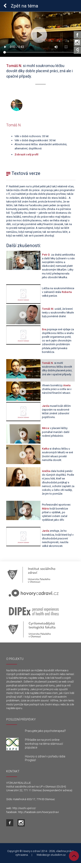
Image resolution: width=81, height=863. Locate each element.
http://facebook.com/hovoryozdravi (38, 812)
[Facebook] (77, 34)
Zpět (24, 6)
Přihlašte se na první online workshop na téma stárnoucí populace (44, 743)
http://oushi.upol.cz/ (24, 808)
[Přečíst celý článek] (12, 744)
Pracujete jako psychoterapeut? (45, 731)
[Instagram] (77, 42)
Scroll (74, 856)
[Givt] (77, 50)
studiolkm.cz (58, 854)
